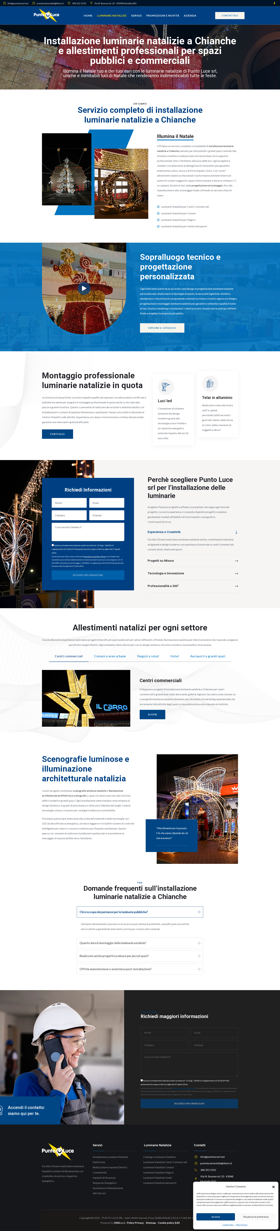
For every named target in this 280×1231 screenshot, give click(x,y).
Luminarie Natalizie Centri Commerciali (165, 1162)
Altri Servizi (99, 1193)
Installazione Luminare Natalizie (110, 1156)
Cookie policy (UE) (169, 1222)
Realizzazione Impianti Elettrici (110, 1167)
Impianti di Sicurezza (104, 1177)
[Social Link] (274, 3)
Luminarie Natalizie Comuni (158, 1167)
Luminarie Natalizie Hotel (157, 1177)
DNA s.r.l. (119, 1222)
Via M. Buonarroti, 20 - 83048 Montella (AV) (115, 3)
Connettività (100, 1172)
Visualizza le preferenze (256, 1216)
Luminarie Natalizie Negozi (158, 1172)
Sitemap (151, 1222)
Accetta (215, 1216)
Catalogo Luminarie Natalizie (159, 1156)
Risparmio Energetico (105, 1182)
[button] (273, 1186)
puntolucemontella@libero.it (50, 3)
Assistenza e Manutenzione (108, 1188)
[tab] (68, 656)
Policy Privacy (242, 1225)
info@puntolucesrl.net (17, 3)
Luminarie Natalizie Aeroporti (159, 1182)
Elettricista (99, 1162)
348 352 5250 (79, 3)
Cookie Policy (228, 1225)
